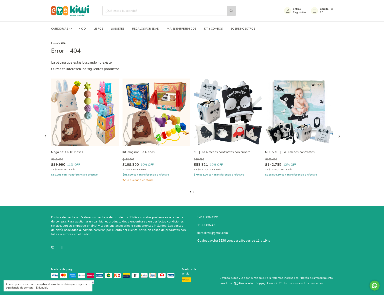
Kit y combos (213, 28)
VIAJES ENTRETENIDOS (181, 28)
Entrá (296, 9)
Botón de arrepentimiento (317, 278)
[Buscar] (231, 11)
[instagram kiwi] (52, 247)
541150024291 (208, 217)
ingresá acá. (291, 278)
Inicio (82, 28)
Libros (98, 28)
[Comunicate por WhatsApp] (375, 286)
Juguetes (117, 28)
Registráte (299, 12)
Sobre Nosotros (243, 28)
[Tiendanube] (237, 284)
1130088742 (206, 225)
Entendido (42, 287)
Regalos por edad (145, 28)
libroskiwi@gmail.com (212, 233)
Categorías (59, 28)
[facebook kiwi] (62, 247)
